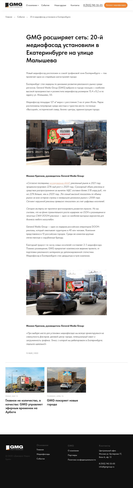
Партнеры (72, 455)
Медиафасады (43, 454)
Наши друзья (60, 5)
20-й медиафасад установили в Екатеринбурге (50, 17)
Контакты (75, 5)
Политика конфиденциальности (82, 459)
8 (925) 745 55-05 (93, 5)
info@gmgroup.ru (106, 466)
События (45, 5)
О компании (31, 5)
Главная (8, 17)
